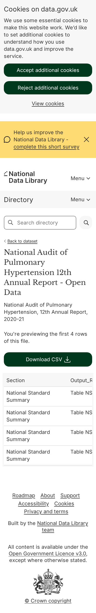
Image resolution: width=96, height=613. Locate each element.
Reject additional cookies (48, 88)
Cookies (64, 504)
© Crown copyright (48, 601)
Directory (18, 200)
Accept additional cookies (48, 70)
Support (70, 495)
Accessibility (33, 504)
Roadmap (23, 495)
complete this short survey (46, 147)
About (47, 495)
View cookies (48, 104)
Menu (77, 178)
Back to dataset (22, 241)
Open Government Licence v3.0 (47, 554)
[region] (48, 419)
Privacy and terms (46, 511)
